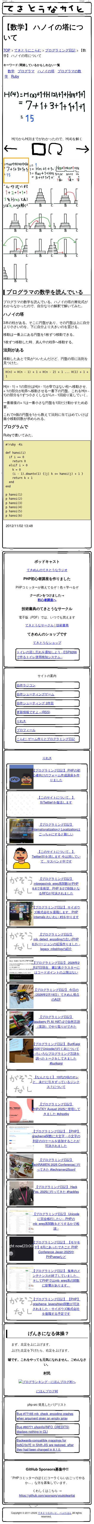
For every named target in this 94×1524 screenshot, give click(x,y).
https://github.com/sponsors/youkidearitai (47, 1495)
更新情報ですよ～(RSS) (33, 712)
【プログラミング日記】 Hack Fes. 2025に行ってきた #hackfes (56, 1189)
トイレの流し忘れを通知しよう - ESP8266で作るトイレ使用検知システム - (47, 654)
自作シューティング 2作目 (35, 703)
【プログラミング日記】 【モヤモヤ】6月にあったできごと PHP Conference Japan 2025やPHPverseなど (56, 1249)
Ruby (15, 76)
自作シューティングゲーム (35, 694)
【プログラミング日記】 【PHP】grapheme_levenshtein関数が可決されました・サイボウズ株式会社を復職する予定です (56, 1306)
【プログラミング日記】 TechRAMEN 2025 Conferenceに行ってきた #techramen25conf (56, 1164)
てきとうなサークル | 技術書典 (47, 625)
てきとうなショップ (47, 642)
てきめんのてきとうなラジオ (47, 569)
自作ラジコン (26, 685)
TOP (6, 49)
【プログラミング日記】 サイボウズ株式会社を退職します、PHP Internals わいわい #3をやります (56, 912)
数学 (11, 70)
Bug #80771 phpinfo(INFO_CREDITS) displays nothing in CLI (43, 1429)
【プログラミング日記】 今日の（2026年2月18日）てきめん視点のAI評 (56, 994)
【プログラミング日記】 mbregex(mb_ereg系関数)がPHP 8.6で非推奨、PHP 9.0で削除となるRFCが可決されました (56, 885)
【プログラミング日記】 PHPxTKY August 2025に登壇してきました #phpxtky (56, 1109)
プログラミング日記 (60, 49)
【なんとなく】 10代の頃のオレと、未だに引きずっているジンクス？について (56, 1082)
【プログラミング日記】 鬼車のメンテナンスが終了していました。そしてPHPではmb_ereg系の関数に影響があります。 (56, 1277)
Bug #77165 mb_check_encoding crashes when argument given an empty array (45, 1415)
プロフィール (26, 730)
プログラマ (26, 70)
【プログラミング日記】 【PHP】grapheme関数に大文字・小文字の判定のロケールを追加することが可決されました (56, 1138)
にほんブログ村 (47, 1391)
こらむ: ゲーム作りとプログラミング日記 (46, 738)
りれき (21, 721)
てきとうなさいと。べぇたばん (55, 1513)
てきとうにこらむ (27, 49)
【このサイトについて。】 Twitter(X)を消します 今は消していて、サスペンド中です (56, 856)
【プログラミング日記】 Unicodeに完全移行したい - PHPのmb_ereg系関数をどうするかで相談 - (56, 1221)
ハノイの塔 (46, 70)
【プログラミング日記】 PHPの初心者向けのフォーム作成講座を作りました (56, 775)
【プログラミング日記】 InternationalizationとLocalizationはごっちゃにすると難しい (56, 829)
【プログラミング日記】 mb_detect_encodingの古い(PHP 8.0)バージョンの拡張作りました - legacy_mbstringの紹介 (56, 941)
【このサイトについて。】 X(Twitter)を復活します (56, 799)
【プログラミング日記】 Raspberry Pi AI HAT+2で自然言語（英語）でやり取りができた (56, 1021)
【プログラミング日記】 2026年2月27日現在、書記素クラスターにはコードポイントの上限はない (56, 967)
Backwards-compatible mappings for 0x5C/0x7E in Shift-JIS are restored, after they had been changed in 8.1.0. (45, 1445)
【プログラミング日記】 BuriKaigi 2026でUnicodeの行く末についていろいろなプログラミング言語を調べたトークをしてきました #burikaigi (56, 1053)
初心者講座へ (47, 600)
